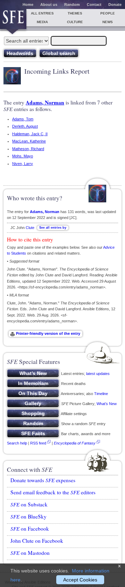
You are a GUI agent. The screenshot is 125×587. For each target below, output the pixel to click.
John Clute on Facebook (36, 540)
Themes (75, 13)
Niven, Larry (22, 164)
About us (48, 4)
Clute (30, 228)
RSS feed (38, 443)
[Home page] (13, 19)
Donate (115, 4)
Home (28, 4)
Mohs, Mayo (22, 156)
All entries (42, 13)
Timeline (101, 394)
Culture (75, 22)
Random (72, 4)
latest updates (98, 374)
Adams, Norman (45, 102)
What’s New (107, 404)
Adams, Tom (22, 119)
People (107, 13)
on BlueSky (28, 516)
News (107, 22)
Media (42, 22)
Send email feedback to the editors (52, 492)
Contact (94, 4)
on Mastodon (30, 552)
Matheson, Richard (28, 149)
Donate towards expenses (42, 480)
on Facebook (29, 528)
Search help (17, 443)
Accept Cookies (80, 580)
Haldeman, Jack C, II (30, 134)
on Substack (29, 504)
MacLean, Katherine (29, 141)
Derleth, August (25, 126)
